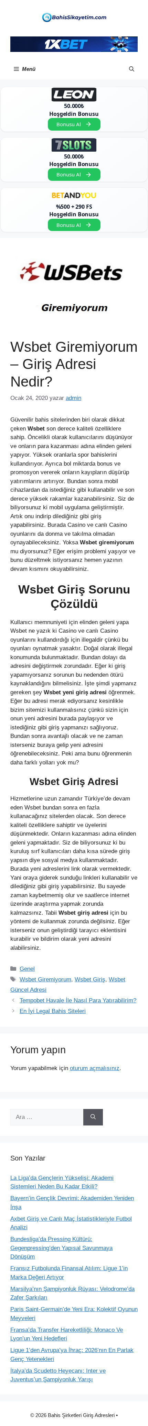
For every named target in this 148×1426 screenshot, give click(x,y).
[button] (131, 69)
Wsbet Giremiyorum (45, 979)
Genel (27, 969)
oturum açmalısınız (94, 1068)
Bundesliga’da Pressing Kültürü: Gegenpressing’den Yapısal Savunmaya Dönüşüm (61, 1248)
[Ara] (93, 1117)
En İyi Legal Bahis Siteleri (53, 1011)
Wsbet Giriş (90, 979)
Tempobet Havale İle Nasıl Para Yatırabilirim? (78, 1000)
